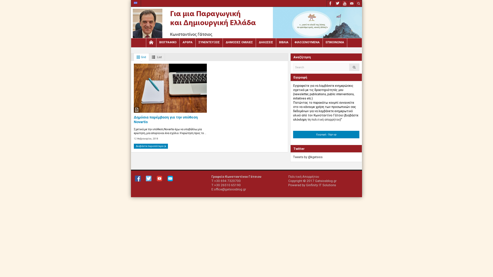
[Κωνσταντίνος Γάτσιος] (246, 23)
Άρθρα (188, 42)
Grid (143, 57)
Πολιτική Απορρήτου (303, 177)
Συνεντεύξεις (209, 42)
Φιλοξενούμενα (307, 42)
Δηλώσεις (266, 42)
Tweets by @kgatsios (308, 157)
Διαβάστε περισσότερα (150, 146)
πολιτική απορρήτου (325, 119)
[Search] (354, 67)
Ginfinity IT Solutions (321, 185)
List (159, 57)
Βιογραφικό (168, 42)
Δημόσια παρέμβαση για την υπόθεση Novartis (166, 119)
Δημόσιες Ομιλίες (239, 42)
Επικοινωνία (335, 42)
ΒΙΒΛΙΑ (283, 42)
